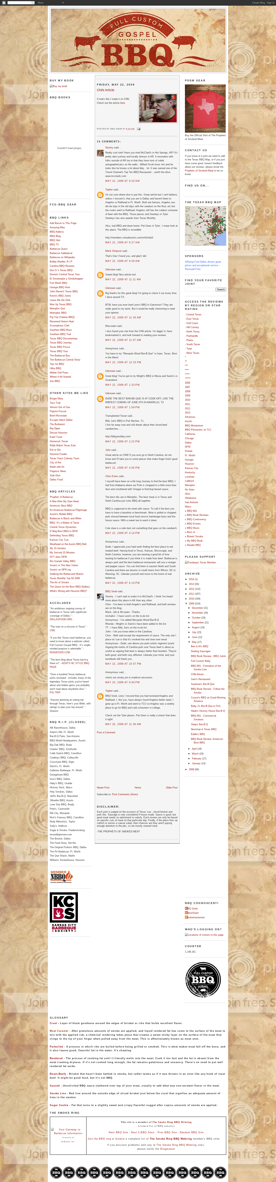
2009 (187, 395)
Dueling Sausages (201, 651)
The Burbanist (57, 424)
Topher (109, 189)
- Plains (189, 340)
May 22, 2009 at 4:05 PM (122, 467)
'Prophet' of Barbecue (61, 497)
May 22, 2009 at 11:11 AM (123, 279)
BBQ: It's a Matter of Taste (64, 522)
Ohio (187, 493)
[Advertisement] (125, 759)
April (195, 748)
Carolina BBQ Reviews (62, 266)
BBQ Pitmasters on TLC (198, 429)
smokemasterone (195, 917)
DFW (187, 446)
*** (186, 365)
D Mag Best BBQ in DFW (64, 531)
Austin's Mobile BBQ (61, 514)
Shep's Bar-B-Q (199, 724)
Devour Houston (58, 432)
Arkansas (190, 417)
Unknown (110, 269)
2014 (192, 579)
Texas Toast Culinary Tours (64, 458)
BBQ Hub (55, 240)
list (143, 1138)
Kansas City (191, 468)
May (194, 642)
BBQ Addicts (57, 231)
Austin (188, 421)
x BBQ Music (192, 528)
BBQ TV (54, 244)
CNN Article (105, 90)
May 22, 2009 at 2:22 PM (122, 441)
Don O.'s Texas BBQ (61, 270)
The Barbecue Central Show (65, 359)
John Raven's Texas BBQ (64, 291)
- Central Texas (193, 314)
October (196, 617)
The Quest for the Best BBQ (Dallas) (70, 586)
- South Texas (192, 344)
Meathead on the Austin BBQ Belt (68, 544)
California (190, 434)
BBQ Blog (55, 236)
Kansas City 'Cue (59, 539)
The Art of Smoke (59, 582)
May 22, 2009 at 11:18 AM (123, 317)
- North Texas (192, 331)
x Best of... (191, 532)
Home (138, 787)
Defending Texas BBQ (62, 535)
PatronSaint (192, 912)
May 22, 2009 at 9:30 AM (122, 261)
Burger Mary (56, 398)
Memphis (190, 485)
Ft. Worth (190, 455)
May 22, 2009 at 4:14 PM (122, 533)
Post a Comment (106, 732)
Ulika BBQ (55, 368)
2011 (187, 404)
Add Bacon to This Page (63, 223)
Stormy (109, 147)
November (198, 612)
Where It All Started (60, 376)
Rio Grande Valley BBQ (62, 561)
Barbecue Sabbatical (61, 253)
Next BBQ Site (118, 1132)
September (198, 622)
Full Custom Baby (200, 661)
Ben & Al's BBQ (199, 646)
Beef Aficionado (58, 415)
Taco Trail (55, 402)
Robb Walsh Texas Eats (63, 445)
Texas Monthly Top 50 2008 (65, 578)
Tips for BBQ (57, 364)
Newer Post (103, 787)
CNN (52, 630)
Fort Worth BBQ (58, 283)
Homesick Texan (59, 441)
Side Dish (55, 475)
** (186, 361)
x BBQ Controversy (195, 519)
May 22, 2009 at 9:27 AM (122, 242)
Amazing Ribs (57, 227)
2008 (187, 391)
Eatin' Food (56, 437)
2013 (187, 412)
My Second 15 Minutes (62, 552)
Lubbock (189, 480)
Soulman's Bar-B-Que (202, 684)
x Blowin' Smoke (194, 536)
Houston (189, 463)
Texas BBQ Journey (61, 342)
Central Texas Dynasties (63, 527)
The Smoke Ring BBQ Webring (172, 1122)
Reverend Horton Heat (62, 321)
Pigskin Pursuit (58, 411)
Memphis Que (57, 308)
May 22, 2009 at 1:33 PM (122, 384)
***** (187, 374)
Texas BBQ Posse (60, 347)
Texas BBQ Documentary (64, 338)
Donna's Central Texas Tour (65, 274)
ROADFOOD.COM (60, 652)
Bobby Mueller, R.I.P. (61, 261)
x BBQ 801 (191, 510)
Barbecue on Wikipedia (62, 257)
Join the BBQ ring (99, 1138)
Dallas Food (56, 479)
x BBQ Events (193, 523)
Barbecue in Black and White (65, 518)
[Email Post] (138, 129)
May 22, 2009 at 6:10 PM (122, 583)
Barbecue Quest (58, 248)
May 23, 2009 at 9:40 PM (122, 682)
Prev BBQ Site (167, 1132)
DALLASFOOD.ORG (61, 619)
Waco (188, 506)
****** (188, 378)
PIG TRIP (55, 692)
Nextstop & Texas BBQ (203, 729)
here (122, 102)
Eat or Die (55, 449)
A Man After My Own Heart (64, 501)
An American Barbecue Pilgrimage (68, 510)
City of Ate (55, 462)
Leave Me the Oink (60, 300)
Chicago (189, 438)
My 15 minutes (58, 548)
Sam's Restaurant (200, 679)
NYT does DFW (58, 556)
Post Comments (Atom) (125, 794)
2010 (187, 399)
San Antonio (191, 502)
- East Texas (192, 318)
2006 (187, 382)
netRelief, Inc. (68, 1142)
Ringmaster (167, 1148)
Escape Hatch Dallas (61, 420)
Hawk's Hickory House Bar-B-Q (208, 710)
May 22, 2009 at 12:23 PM (123, 362)
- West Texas (192, 353)
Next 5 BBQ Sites (143, 1132)
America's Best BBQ (61, 505)
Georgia (189, 459)
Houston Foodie (58, 454)
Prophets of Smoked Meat (199, 170)
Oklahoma (190, 498)
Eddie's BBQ (198, 734)
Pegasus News (58, 471)
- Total (188, 348)
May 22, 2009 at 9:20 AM (122, 181)
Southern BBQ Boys (61, 329)
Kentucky (190, 472)
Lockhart (189, 476)
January (196, 763)
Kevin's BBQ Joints (60, 295)
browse (120, 1138)
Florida (188, 451)
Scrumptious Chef (59, 325)
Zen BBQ (55, 381)
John (108, 450)
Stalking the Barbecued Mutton (66, 574)
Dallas (188, 442)
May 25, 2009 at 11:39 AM (123, 724)
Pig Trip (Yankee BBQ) (62, 317)
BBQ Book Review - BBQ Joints (208, 656)
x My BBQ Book (194, 540)
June (195, 637)
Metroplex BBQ (58, 312)
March (195, 753)
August (196, 627)
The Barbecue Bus (60, 355)
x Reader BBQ (193, 545)
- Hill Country (192, 327)
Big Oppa (55, 428)
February (197, 758)
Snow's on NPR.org (60, 569)
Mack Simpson (113, 250)
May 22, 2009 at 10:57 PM (123, 663)
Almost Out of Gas (60, 407)
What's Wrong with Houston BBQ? (68, 591)
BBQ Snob (111, 591)
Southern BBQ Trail (60, 334)
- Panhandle (191, 335)
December (198, 607)
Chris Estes (111, 476)
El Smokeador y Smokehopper (66, 278)
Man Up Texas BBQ (61, 304)
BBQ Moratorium (194, 425)
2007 (187, 387)
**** (187, 370)
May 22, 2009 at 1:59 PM (122, 407)
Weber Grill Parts (59, 372)
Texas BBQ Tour (59, 351)
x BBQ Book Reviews (197, 515)
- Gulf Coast (191, 323)
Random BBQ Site (192, 1132)
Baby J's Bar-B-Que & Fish (205, 706)
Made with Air (57, 466)
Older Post (172, 787)
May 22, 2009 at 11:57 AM (123, 340)
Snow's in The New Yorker (64, 565)
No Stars (190, 489)
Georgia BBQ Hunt (60, 287)
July (194, 632)
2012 (187, 408)
